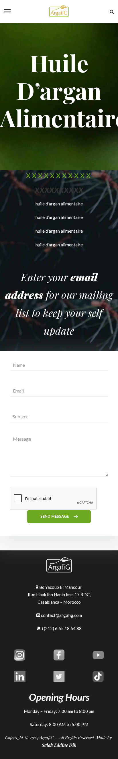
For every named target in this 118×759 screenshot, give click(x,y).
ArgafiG (47, 737)
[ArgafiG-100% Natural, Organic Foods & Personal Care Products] (59, 11)
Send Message (55, 516)
